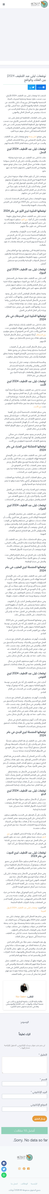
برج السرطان (41, 334)
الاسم (43, 1079)
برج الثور (24, 219)
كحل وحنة (32, 136)
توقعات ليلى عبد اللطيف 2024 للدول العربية (26, 909)
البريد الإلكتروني (39, 1091)
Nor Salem (21, 996)
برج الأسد (38, 406)
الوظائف (24, 1183)
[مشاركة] (4, 1163)
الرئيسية (34, 1183)
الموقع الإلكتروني (39, 1104)
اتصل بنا (14, 1183)
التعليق (43, 1054)
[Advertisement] (24, 32)
